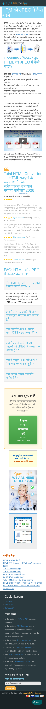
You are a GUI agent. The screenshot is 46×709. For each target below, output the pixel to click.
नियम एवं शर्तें (9, 604)
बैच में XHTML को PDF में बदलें (14, 574)
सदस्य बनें (10, 688)
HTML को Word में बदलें (11, 560)
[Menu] (41, 3)
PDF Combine (23, 626)
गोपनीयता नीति (9, 608)
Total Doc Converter (25, 640)
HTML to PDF (22, 619)
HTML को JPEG (22, 34)
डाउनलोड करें (16, 74)
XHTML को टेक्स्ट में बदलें (12, 568)
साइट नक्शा (8, 601)
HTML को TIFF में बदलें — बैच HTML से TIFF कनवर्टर (22, 583)
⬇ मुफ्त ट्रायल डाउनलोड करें (23, 429)
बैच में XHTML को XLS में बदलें (13, 577)
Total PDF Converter (22, 661)
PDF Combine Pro (16, 654)
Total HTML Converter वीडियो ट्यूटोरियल (18, 580)
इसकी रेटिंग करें (23, 194)
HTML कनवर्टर (37, 74)
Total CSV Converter (24, 647)
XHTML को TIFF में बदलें (12, 571)
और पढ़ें (29, 458)
